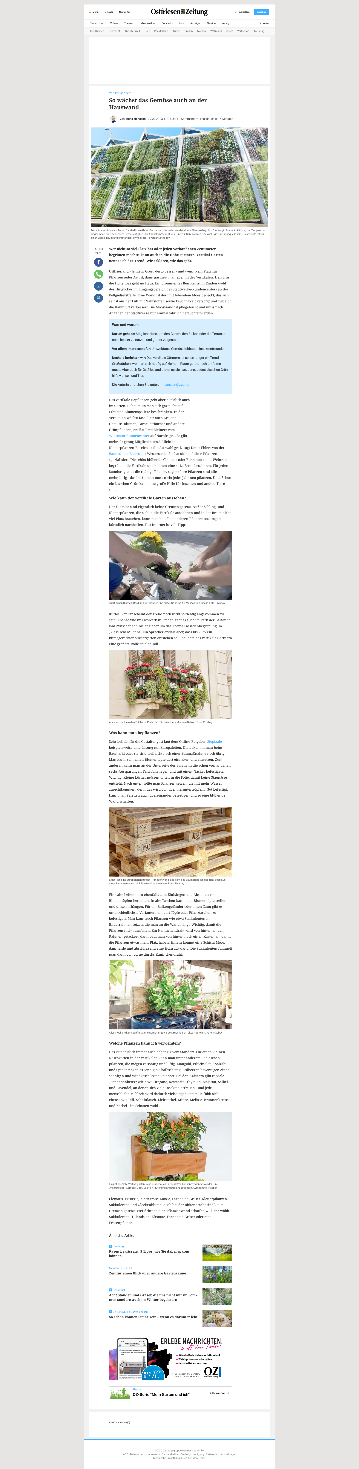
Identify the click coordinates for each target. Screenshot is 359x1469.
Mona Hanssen (135, 119)
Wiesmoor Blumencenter (129, 435)
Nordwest (114, 31)
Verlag (225, 23)
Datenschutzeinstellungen (221, 1454)
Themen (129, 23)
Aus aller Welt (132, 31)
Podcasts (167, 23)
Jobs (181, 23)
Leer (147, 31)
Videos (114, 23)
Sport (229, 31)
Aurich (176, 31)
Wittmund (216, 31)
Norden (201, 31)
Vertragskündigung (192, 1454)
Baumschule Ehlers (124, 453)
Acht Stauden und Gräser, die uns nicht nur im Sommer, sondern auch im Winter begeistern (153, 1297)
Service (211, 23)
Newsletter (124, 11)
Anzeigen (195, 23)
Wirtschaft (243, 31)
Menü (95, 12)
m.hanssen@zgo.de (174, 384)
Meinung (259, 31)
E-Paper (109, 11)
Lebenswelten (147, 23)
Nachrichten (97, 23)
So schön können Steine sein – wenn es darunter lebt (153, 1317)
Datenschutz (137, 1454)
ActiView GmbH (197, 1458)
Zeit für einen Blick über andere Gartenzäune (147, 1273)
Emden (189, 31)
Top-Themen (97, 31)
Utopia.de (214, 741)
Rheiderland (161, 31)
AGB (125, 1454)
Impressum (153, 1454)
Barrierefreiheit (171, 1454)
